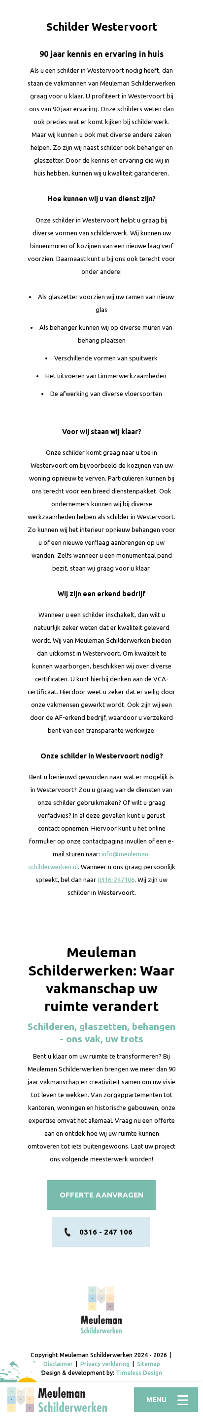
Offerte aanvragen (101, 1195)
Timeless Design (139, 1373)
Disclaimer (58, 1364)
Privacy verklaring (105, 1364)
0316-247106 (116, 879)
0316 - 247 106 (106, 1232)
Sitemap (148, 1364)
